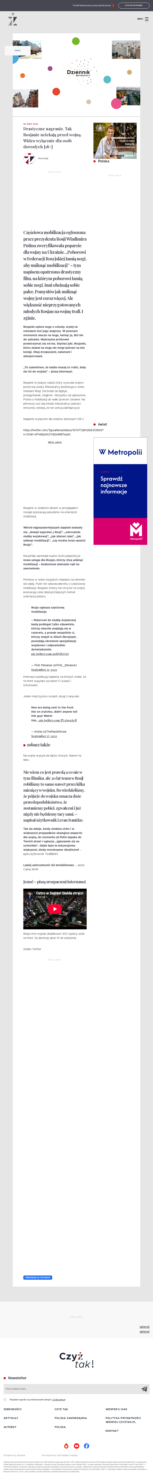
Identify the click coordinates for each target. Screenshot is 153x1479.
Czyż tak (61, 1409)
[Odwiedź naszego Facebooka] (86, 1446)
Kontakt (112, 1431)
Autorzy (10, 1427)
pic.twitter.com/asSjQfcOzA (50, 654)
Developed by (49, 1455)
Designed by (10, 1455)
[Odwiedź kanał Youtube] (76, 1446)
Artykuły (11, 1418)
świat (102, 424)
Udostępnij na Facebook (38, 1277)
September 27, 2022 (44, 736)
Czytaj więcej (58, 1400)
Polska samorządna (71, 1418)
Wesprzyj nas (116, 1409)
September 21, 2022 (44, 670)
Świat (18, 50)
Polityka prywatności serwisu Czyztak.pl (123, 1420)
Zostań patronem (134, 5)
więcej (145, 1327)
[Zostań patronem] (67, 1446)
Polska (103, 161)
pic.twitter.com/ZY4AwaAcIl (58, 720)
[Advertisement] (55, 200)
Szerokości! (13, 1409)
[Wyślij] (144, 1389)
